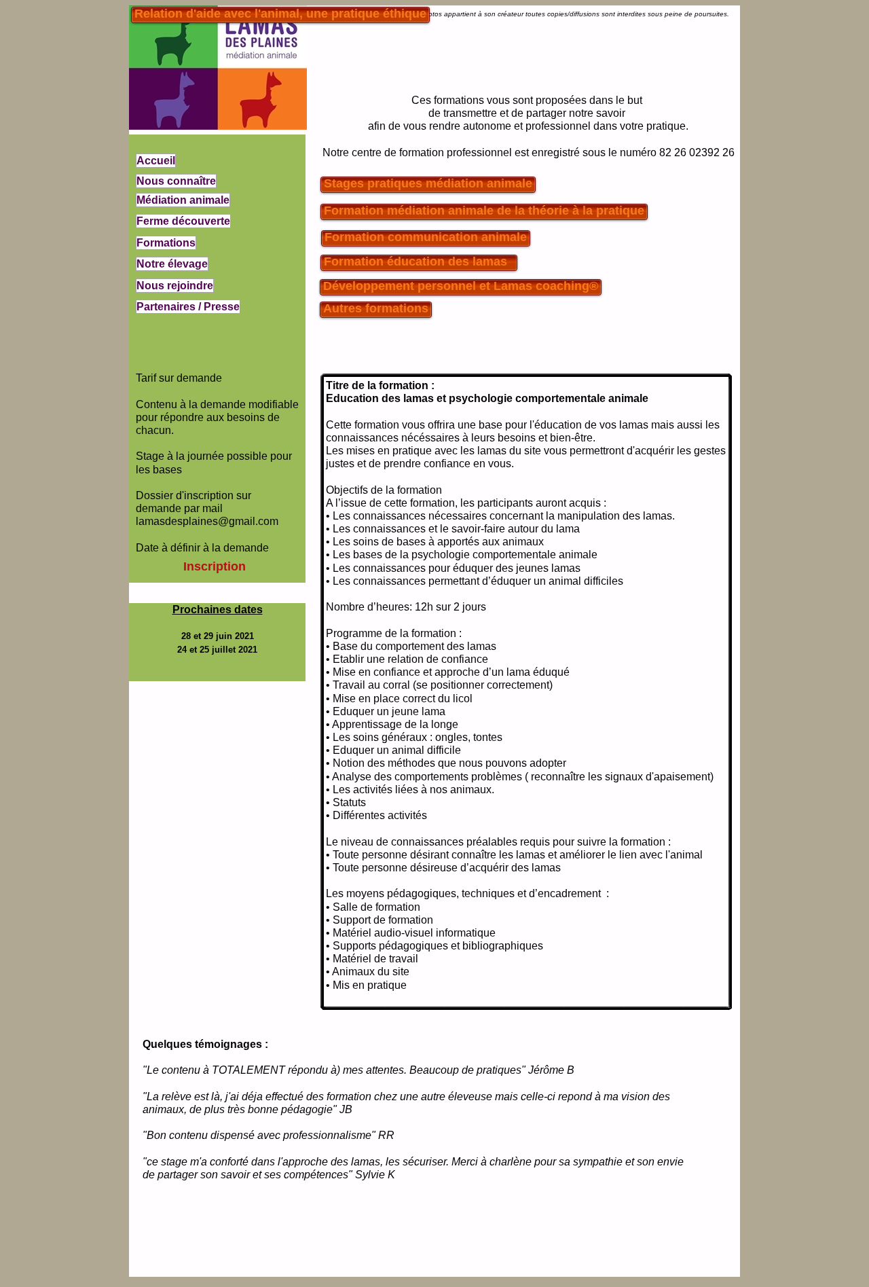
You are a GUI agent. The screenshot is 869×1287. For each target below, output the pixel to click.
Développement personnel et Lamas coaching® (460, 286)
